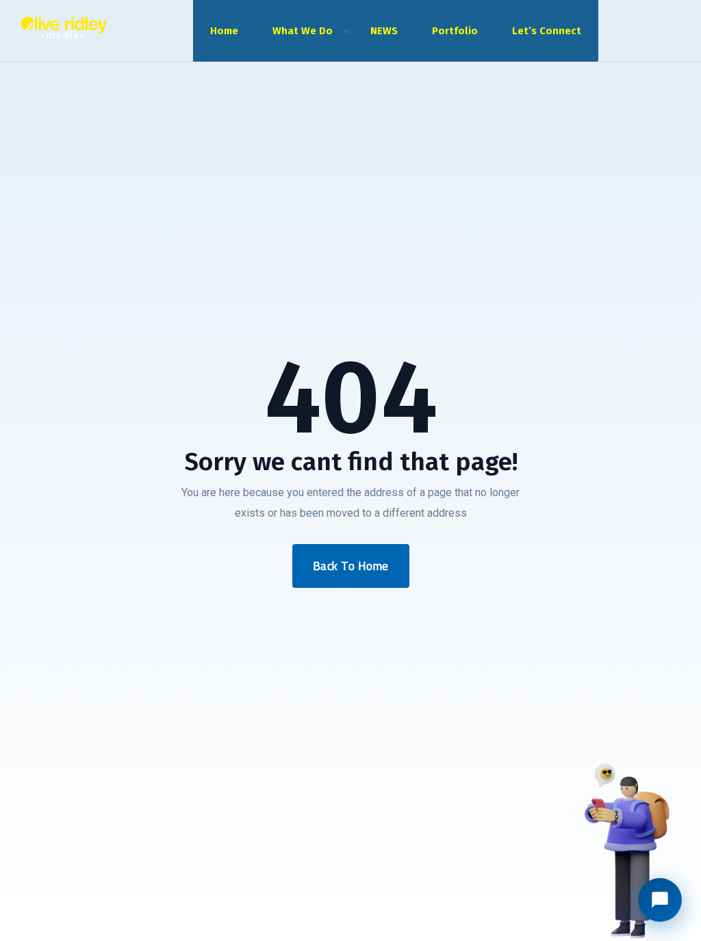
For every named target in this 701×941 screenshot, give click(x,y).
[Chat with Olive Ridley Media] (660, 900)
